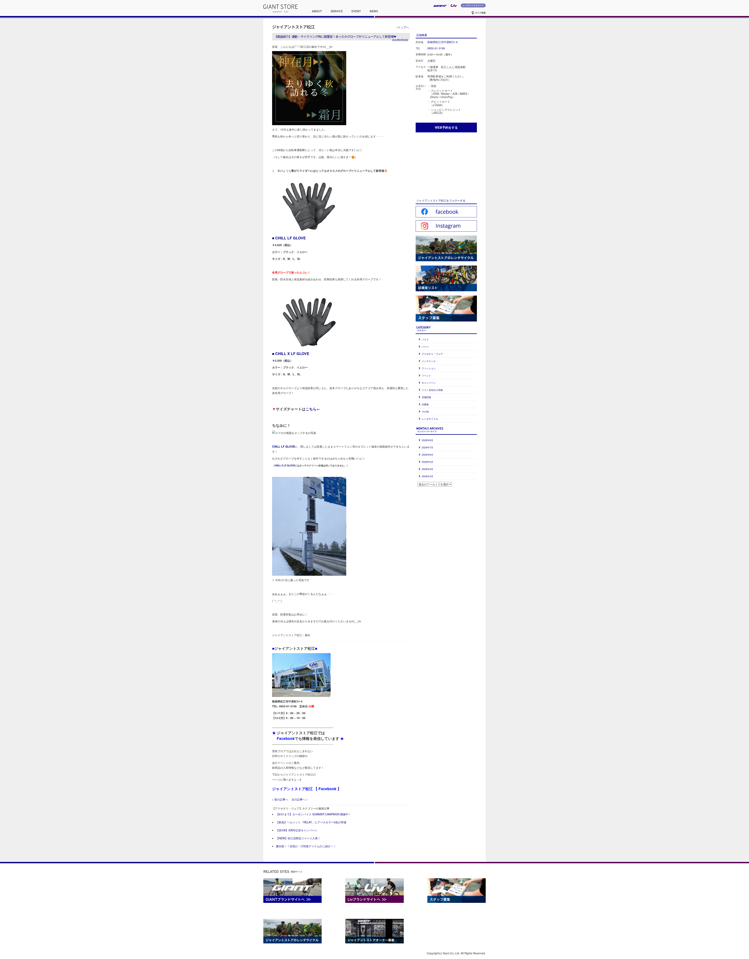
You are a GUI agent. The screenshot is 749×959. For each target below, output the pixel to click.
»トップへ (402, 27)
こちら (311, 409)
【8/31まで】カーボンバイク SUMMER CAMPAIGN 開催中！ (313, 814)
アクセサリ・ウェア (432, 353)
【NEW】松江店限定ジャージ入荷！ (298, 838)
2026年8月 (427, 440)
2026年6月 (427, 454)
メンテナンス (429, 361)
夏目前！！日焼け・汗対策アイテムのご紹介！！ (306, 846)
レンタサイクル (430, 418)
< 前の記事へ (280, 799)
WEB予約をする (446, 127)
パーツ (425, 346)
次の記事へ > (300, 799)
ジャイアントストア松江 (293, 27)
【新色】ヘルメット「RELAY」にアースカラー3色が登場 (311, 822)
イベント (426, 375)
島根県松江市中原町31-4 (442, 42)
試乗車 (425, 404)
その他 (425, 411)
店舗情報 (426, 397)
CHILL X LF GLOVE (292, 353)
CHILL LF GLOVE (290, 238)
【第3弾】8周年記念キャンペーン (296, 830)
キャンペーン (429, 382)
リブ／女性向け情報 (432, 389)
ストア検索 (480, 12)
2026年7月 (427, 447)
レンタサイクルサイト (473, 5)
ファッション (429, 368)
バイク (425, 339)
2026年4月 (427, 469)
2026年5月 (427, 461)
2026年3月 (427, 476)
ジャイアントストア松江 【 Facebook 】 (306, 788)
